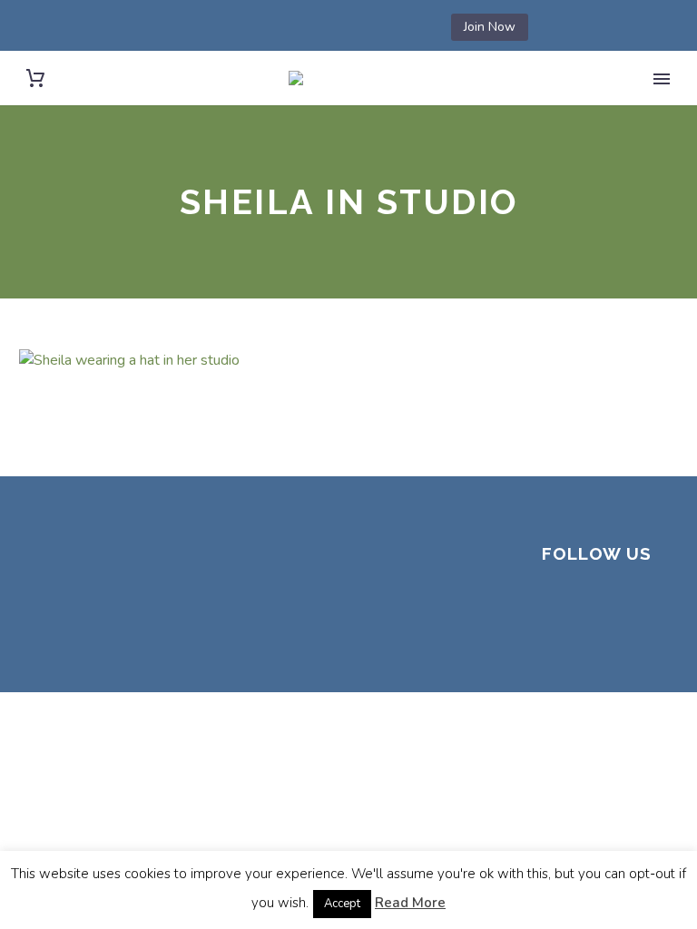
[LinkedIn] (269, 27)
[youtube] (598, 638)
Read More (410, 903)
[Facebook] (242, 27)
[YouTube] (378, 27)
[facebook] (554, 604)
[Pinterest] (351, 27)
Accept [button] (342, 903)
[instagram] (641, 604)
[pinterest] (554, 638)
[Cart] (35, 78)
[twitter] (598, 604)
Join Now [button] (489, 26)
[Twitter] (296, 27)
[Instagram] (324, 27)
